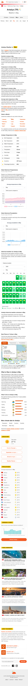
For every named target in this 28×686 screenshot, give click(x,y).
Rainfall (10, 423)
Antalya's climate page (20, 130)
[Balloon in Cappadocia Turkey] (14, 591)
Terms (16, 679)
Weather (5, 343)
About (7, 679)
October (22, 121)
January (4, 119)
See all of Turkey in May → (7, 339)
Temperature (4, 423)
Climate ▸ (6, 17)
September (22, 119)
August (24, 21)
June (17, 21)
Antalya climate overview (13, 428)
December (22, 126)
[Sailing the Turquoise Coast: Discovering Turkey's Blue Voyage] (14, 554)
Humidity (22, 423)
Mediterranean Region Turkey (13, 6)
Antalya (21, 6)
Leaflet (17, 360)
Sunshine (16, 423)
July (20, 21)
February (2, 21)
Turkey (5, 6)
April (11, 21)
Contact (11, 679)
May (14, 21)
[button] (6, 359)
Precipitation (22, 343)
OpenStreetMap (23, 360)
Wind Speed (4, 425)
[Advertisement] (14, 34)
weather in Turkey (5, 430)
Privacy (21, 679)
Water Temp (11, 425)
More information (7, 356)
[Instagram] (17, 666)
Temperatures (13, 343)
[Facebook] (13, 666)
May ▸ (17, 17)
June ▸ (21, 17)
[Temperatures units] (24, 2)
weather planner (7, 106)
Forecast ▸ (12, 17)
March (7, 21)
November (22, 124)
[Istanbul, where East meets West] (14, 610)
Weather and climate (6, 631)
